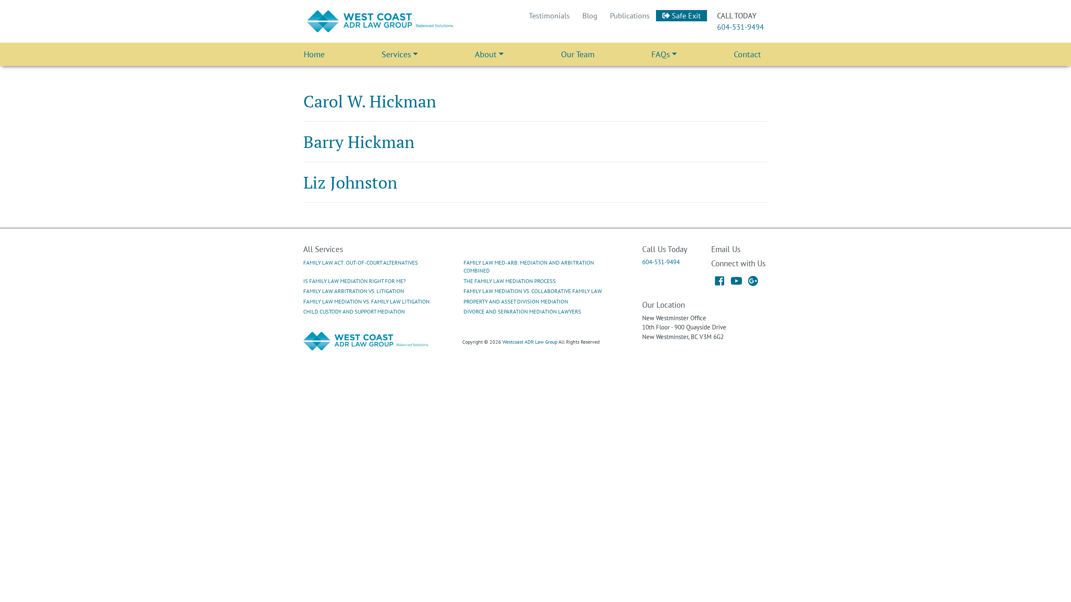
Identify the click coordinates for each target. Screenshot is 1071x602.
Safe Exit (685, 15)
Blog (589, 15)
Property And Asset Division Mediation (516, 301)
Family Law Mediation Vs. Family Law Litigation (366, 301)
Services (396, 54)
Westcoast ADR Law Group (529, 342)
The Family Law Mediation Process (510, 281)
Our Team (577, 54)
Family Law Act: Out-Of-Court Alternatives (360, 262)
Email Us (725, 249)
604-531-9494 (740, 27)
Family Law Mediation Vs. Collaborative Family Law (533, 291)
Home (314, 54)
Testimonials (549, 15)
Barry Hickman (359, 141)
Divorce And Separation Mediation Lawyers (522, 311)
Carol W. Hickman (369, 101)
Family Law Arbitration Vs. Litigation (353, 291)
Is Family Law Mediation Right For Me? (354, 281)
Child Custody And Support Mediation (354, 311)
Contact (747, 54)
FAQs (660, 54)
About (486, 54)
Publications (630, 15)
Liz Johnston (350, 182)
